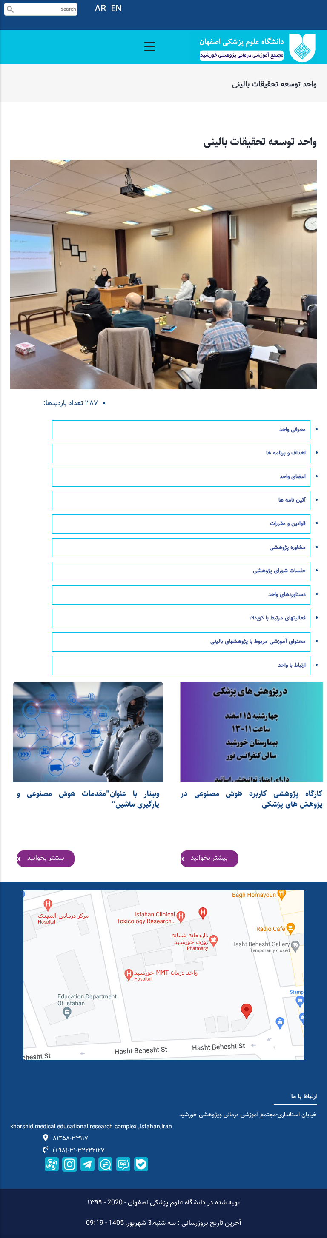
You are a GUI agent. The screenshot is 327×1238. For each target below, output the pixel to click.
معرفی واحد (292, 429)
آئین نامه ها (292, 500)
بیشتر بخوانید (45, 858)
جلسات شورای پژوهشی (279, 571)
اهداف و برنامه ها (286, 453)
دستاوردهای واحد (287, 594)
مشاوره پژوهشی (288, 547)
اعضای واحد (293, 477)
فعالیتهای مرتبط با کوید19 (277, 618)
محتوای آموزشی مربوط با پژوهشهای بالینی (258, 641)
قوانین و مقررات (288, 523)
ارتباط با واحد (292, 665)
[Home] (253, 48)
